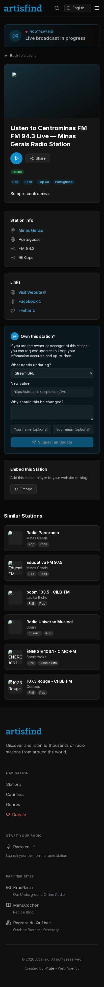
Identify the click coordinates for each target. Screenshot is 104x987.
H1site (49, 968)
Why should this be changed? (37, 402)
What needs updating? (31, 365)
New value (20, 383)
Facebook (28, 301)
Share (41, 158)
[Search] (56, 8)
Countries (15, 794)
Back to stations (23, 55)
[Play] (16, 158)
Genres (13, 804)
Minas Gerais (30, 230)
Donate (19, 814)
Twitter (25, 310)
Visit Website (30, 292)
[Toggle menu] (97, 8)
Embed (26, 489)
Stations (13, 784)
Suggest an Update (55, 442)
